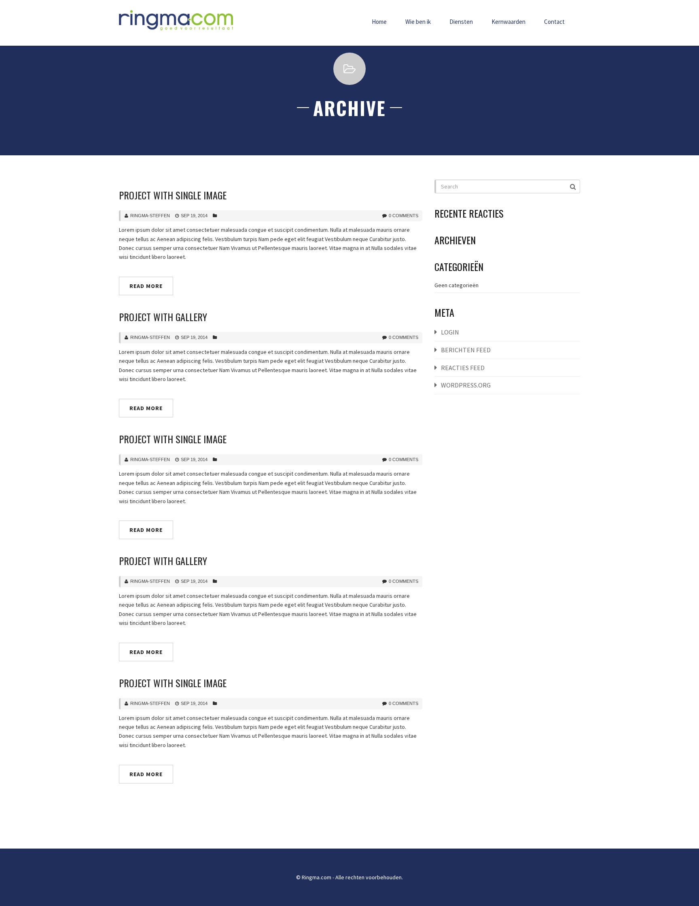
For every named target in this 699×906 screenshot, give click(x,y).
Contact (554, 21)
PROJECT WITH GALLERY (163, 316)
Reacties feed (463, 368)
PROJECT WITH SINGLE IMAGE (173, 195)
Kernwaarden (508, 21)
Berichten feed (466, 350)
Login (450, 332)
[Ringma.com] (176, 20)
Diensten (461, 21)
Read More (146, 286)
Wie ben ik (418, 21)
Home (379, 21)
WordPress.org (466, 385)
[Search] (573, 186)
